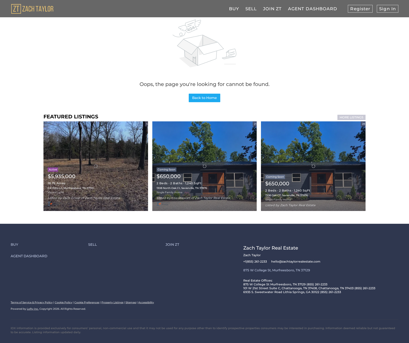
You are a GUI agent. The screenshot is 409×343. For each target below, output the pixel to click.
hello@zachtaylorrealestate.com (295, 261)
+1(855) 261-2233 (255, 261)
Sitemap (130, 302)
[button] (49, 244)
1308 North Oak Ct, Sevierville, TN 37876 (182, 188)
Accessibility (146, 302)
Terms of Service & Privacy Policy (32, 302)
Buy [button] (234, 8)
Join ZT (272, 8)
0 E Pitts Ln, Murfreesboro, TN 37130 (71, 188)
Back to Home (204, 98)
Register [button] (360, 8)
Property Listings (112, 302)
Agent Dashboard (312, 8)
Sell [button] (251, 8)
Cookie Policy (63, 302)
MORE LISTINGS (351, 117)
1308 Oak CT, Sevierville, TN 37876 (286, 195)
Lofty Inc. (33, 308)
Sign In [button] (387, 8)
